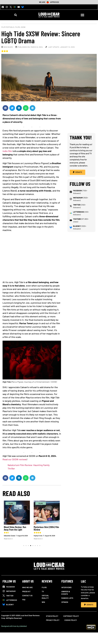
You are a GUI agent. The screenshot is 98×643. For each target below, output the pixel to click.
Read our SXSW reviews (15, 459)
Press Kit (26, 591)
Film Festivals (7, 27)
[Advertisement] (32, 257)
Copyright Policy (71, 616)
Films (17, 27)
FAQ (23, 599)
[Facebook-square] (3, 7)
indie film (7, 151)
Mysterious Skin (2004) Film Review (46, 528)
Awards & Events (65, 592)
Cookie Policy (70, 620)
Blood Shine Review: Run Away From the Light (15, 528)
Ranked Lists (67, 598)
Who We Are (27, 587)
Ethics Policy (52, 616)
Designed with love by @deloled (14, 626)
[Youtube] (18, 7)
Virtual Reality (45, 596)
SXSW (23, 27)
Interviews (66, 587)
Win (43, 602)
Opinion (64, 602)
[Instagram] (7, 7)
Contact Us (27, 595)
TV (43, 591)
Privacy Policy (52, 620)
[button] (16, 15)
